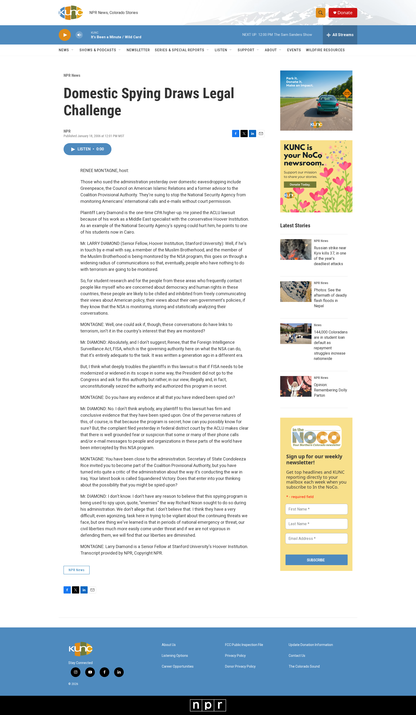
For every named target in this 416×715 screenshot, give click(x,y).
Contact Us (297, 656)
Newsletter (138, 50)
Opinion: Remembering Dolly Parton (330, 390)
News (317, 325)
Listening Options (175, 656)
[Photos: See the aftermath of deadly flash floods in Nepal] (296, 291)
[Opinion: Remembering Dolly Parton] (296, 386)
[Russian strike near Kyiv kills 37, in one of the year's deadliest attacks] (296, 249)
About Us (169, 645)
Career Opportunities (178, 666)
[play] (65, 35)
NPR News (72, 75)
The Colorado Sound (304, 666)
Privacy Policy (235, 656)
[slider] (87, 34)
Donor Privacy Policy (240, 666)
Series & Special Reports (179, 50)
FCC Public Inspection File (244, 645)
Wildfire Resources (325, 50)
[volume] (79, 35)
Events (294, 50)
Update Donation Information (311, 645)
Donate (345, 12)
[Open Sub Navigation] (73, 50)
